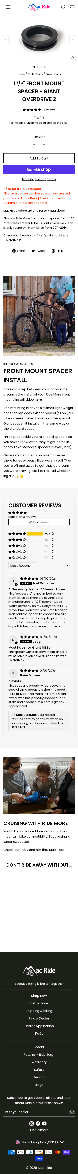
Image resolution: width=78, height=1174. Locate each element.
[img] (29, 579)
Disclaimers (39, 1130)
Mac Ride (45, 1167)
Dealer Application (39, 1026)
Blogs (39, 1085)
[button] (32, 110)
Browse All (52, 74)
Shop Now (39, 995)
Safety (39, 1069)
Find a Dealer (39, 1018)
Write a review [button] (39, 522)
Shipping (32, 122)
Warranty (39, 1062)
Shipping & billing (39, 1011)
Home (21, 74)
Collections (35, 74)
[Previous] (5, 38)
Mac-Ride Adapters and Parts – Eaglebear (34, 211)
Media (39, 1047)
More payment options (39, 179)
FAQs (39, 1033)
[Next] (72, 38)
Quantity (39, 137)
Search (39, 1077)
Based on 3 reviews (22, 517)
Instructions (39, 1003)
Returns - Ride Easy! (39, 1054)
